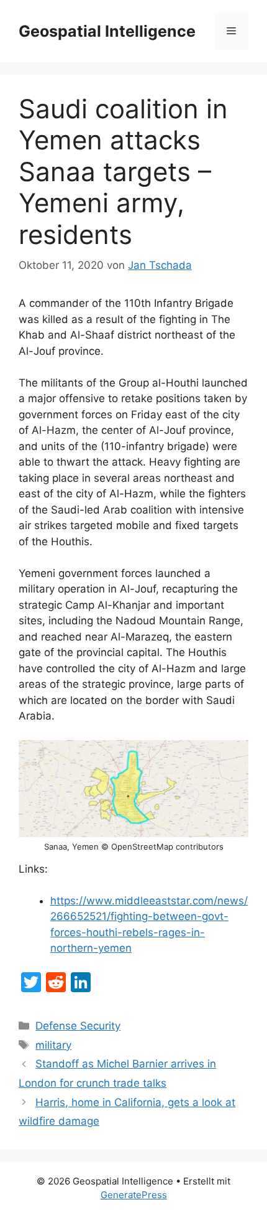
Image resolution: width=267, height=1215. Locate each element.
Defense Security (77, 1026)
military (53, 1045)
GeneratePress (134, 1195)
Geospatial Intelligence (107, 31)
